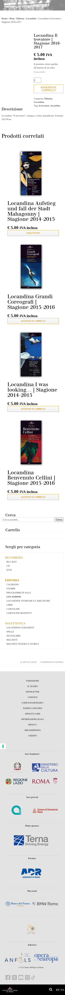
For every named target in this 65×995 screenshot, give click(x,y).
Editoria (20, 18)
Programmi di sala (18, 592)
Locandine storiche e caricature (28, 601)
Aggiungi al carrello (49, 89)
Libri (9, 605)
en (62, 990)
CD (8, 566)
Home (5, 18)
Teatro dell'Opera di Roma (34, 967)
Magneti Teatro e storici (22, 644)
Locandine (31, 18)
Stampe (10, 588)
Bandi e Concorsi (32, 708)
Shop (12, 18)
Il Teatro (32, 686)
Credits (32, 736)
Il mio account (28, 662)
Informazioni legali (32, 719)
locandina (55, 105)
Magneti (11, 640)
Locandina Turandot (20, 627)
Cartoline (13, 609)
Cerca (59, 519)
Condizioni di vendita (51, 662)
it (57, 990)
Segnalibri (13, 635)
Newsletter (32, 692)
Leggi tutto (33, 233)
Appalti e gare (32, 714)
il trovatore (44, 105)
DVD (9, 570)
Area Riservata (32, 730)
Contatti (32, 697)
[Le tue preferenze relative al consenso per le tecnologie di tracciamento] (3, 746)
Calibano (12, 584)
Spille (10, 631)
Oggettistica (15, 623)
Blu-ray (11, 562)
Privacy (32, 725)
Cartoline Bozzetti (19, 613)
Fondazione (32, 681)
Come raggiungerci (32, 703)
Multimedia (14, 557)
